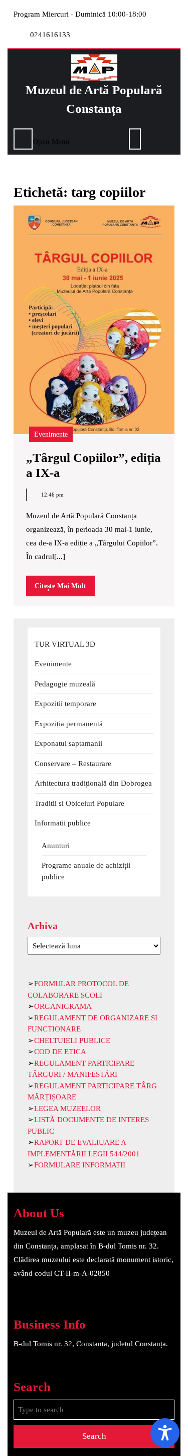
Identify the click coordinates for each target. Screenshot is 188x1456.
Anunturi (56, 846)
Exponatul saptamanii (68, 743)
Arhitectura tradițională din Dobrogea (93, 783)
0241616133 (50, 35)
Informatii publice (63, 823)
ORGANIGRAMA (63, 1006)
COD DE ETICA (60, 1052)
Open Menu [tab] (51, 140)
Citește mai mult (65, 589)
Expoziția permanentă (69, 724)
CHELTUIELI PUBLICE (72, 1040)
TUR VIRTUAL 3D (65, 644)
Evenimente (51, 434)
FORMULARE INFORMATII (79, 1165)
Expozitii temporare (65, 704)
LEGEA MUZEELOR (67, 1108)
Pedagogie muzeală (65, 684)
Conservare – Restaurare (73, 763)
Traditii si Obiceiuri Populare (79, 803)
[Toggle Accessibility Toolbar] (164, 1432)
